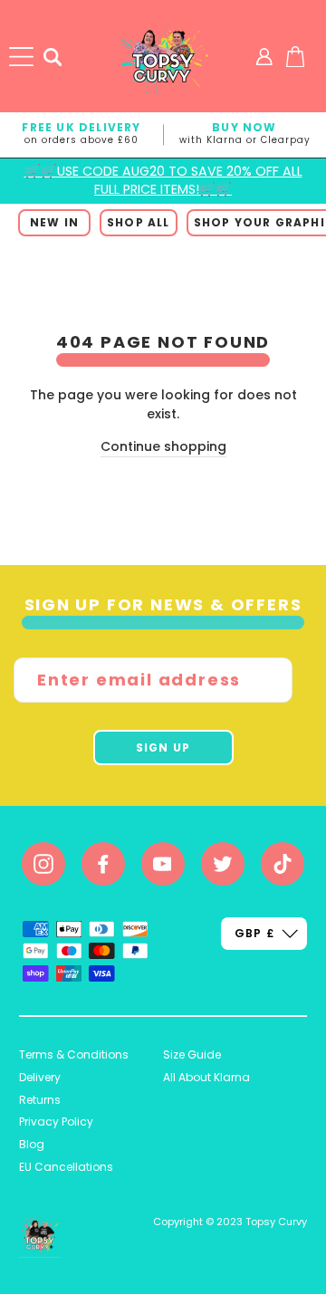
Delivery (40, 1077)
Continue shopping (163, 446)
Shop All (138, 222)
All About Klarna (206, 1077)
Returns (40, 1099)
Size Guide (192, 1054)
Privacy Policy (56, 1121)
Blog (31, 1144)
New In (54, 222)
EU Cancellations (66, 1166)
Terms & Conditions (74, 1054)
